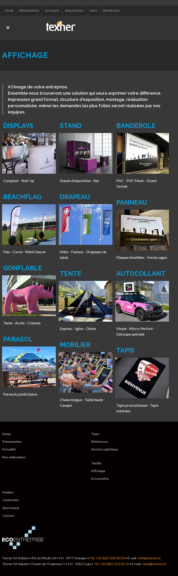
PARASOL (18, 339)
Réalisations (74, 10)
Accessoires (100, 478)
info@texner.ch (150, 558)
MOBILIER (75, 345)
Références (111, 10)
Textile (96, 463)
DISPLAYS (18, 126)
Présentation (29, 10)
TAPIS (125, 350)
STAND (71, 126)
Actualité (52, 10)
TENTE (70, 273)
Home (9, 10)
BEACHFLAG (22, 197)
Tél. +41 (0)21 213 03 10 (111, 564)
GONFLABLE (22, 268)
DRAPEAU (75, 197)
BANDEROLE (136, 126)
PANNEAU (131, 202)
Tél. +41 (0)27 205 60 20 (107, 558)
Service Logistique (104, 449)
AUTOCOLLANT (140, 273)
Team (93, 10)
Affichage (98, 471)
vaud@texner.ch (154, 564)
